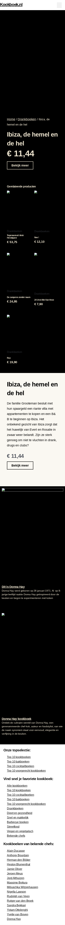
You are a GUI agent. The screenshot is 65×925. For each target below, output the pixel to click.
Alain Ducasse (16, 850)
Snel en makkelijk (17, 817)
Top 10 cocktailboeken (20, 766)
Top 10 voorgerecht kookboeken (26, 770)
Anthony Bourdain (18, 855)
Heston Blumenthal (18, 864)
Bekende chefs (16, 835)
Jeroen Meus (15, 873)
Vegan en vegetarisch (20, 831)
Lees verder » (8, 604)
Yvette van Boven (17, 914)
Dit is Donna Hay (13, 587)
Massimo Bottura (17, 882)
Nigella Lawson (16, 891)
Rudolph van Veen (18, 896)
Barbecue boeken (18, 822)
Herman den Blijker (18, 859)
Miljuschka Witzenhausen (22, 887)
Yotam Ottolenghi (17, 909)
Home (11, 119)
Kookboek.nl (11, 4)
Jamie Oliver (14, 868)
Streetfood (13, 826)
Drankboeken (27, 119)
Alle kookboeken (17, 785)
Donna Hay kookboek (16, 719)
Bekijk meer (20, 165)
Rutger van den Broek (20, 900)
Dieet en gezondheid (19, 813)
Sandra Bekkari (16, 905)
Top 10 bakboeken (18, 761)
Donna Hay (14, 918)
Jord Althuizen (15, 878)
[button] (59, 5)
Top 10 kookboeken (19, 757)
